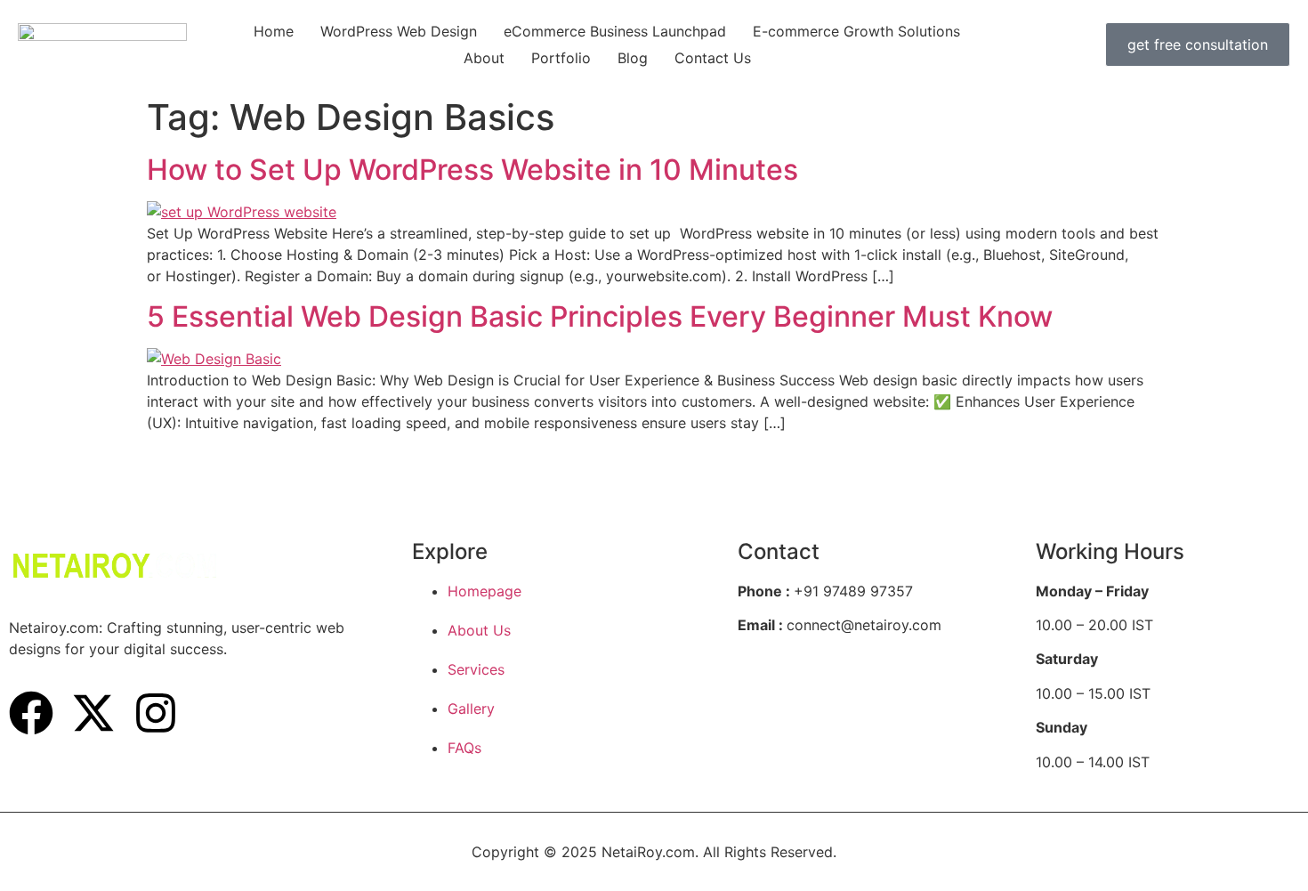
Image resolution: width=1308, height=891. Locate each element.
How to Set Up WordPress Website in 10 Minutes (472, 169)
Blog (633, 58)
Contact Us (712, 58)
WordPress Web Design (398, 31)
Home (274, 31)
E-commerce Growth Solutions (856, 31)
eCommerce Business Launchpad (615, 31)
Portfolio (561, 58)
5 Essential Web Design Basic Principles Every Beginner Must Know (600, 316)
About (484, 58)
